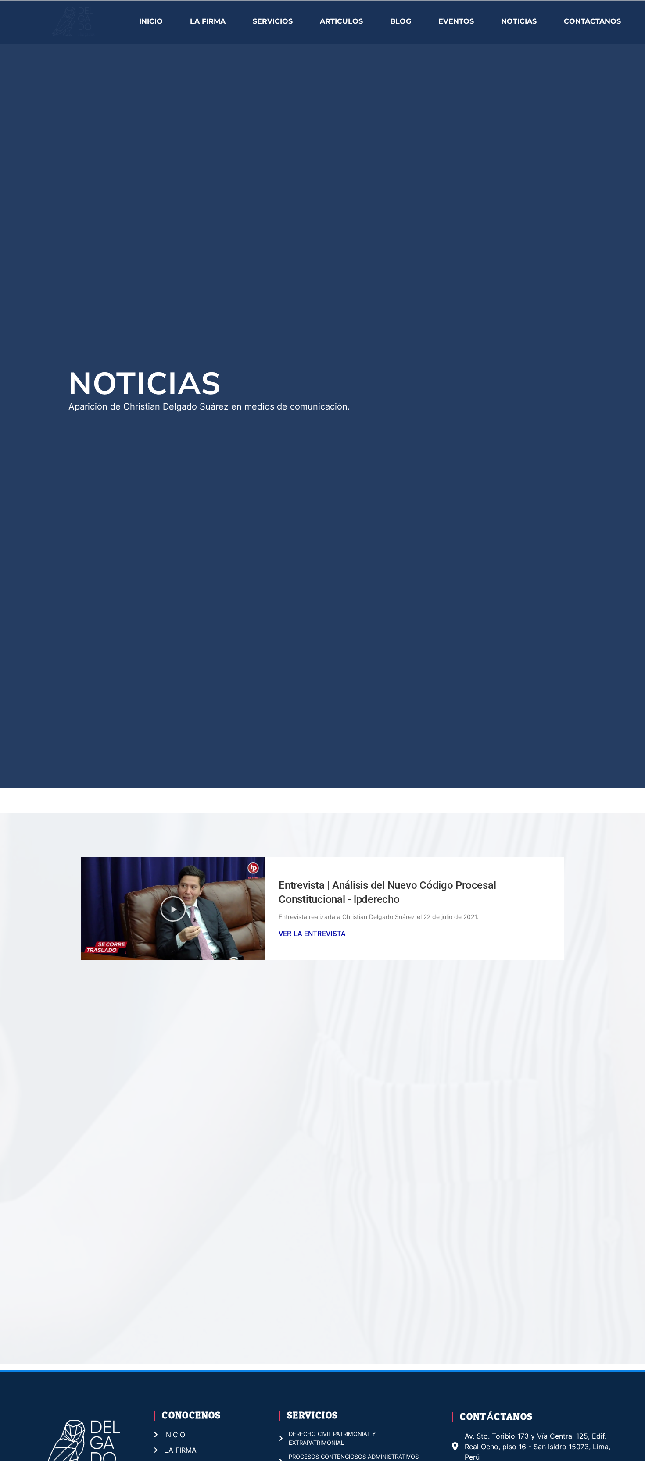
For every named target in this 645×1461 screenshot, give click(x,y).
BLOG (400, 21)
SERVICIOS (273, 21)
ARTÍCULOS (341, 21)
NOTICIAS (519, 21)
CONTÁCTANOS (592, 21)
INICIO (151, 21)
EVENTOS (456, 21)
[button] (173, 908)
